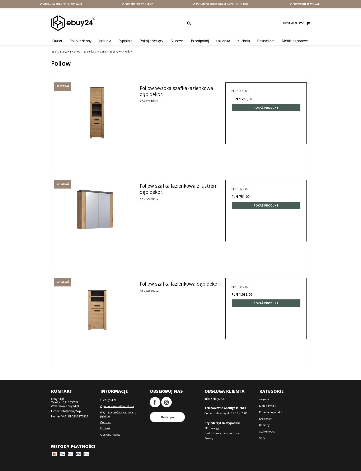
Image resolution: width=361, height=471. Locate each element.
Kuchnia (243, 41)
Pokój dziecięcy (151, 41)
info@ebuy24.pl (71, 411)
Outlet (57, 41)
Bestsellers (266, 41)
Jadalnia (105, 41)
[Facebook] (155, 402)
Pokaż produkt (266, 108)
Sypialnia (125, 41)
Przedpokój (200, 41)
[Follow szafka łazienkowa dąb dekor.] (97, 321)
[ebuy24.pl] (73, 23)
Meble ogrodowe (295, 41)
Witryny (264, 399)
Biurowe (177, 41)
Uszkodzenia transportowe (222, 433)
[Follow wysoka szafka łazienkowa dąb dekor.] (97, 125)
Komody (264, 425)
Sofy (262, 438)
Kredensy (265, 419)
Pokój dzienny (81, 41)
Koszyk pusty (293, 23)
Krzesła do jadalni (270, 412)
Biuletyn (167, 417)
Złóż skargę (212, 428)
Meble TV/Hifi (267, 406)
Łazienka (223, 41)
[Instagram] (166, 402)
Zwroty (209, 438)
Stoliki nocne (267, 431)
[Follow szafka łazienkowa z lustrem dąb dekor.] (97, 223)
